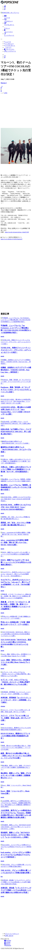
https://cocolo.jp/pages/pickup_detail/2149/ (17, 232)
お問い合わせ (9, 935)
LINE (5, 93)
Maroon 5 (4, 83)
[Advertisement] (16, 111)
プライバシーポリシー (12, 934)
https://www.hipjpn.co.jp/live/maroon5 (11, 239)
